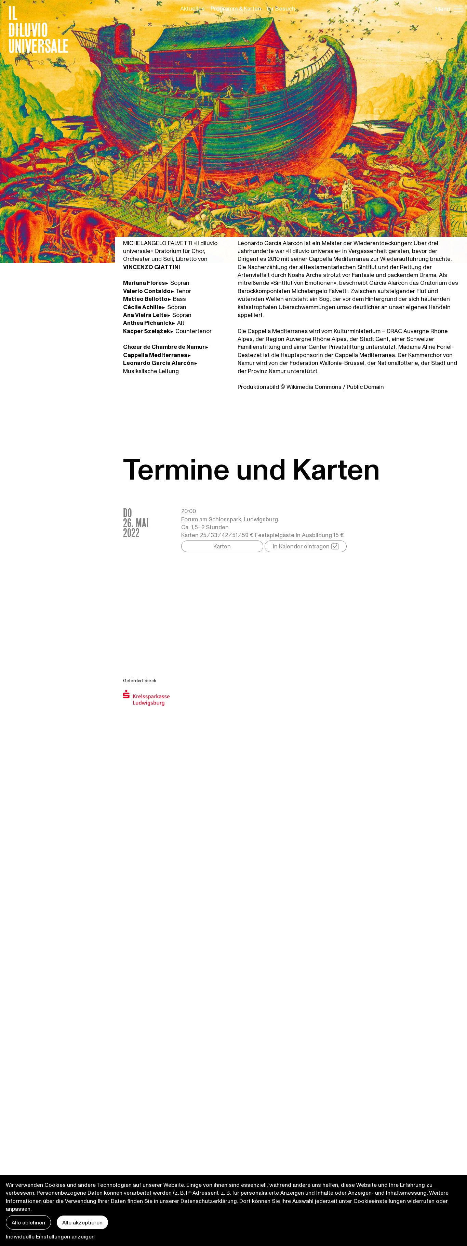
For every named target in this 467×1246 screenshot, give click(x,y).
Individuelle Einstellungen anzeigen (50, 1236)
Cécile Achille (142, 307)
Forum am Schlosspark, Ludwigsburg (229, 519)
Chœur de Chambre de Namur (164, 347)
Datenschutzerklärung (209, 1200)
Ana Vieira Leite (145, 315)
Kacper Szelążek (146, 331)
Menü (442, 9)
